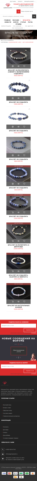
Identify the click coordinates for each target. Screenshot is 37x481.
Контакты (5, 427)
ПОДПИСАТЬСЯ (30, 330)
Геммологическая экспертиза (11, 416)
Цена (19, 42)
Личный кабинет (29, 1)
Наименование (13, 42)
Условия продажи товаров (10, 438)
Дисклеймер (6, 435)
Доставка (13, 1)
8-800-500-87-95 (11, 449)
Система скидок (7, 413)
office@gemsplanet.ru (11, 454)
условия (33, 333)
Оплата (20, 1)
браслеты (26, 20)
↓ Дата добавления (27, 42)
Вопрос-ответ (7, 407)
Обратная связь (7, 410)
